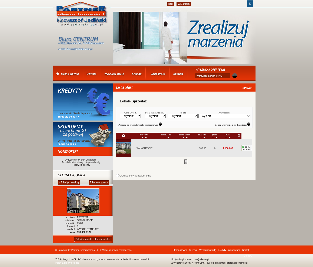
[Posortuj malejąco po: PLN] (226, 137)
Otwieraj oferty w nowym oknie (135, 175)
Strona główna (180, 250)
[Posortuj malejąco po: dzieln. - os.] (165, 137)
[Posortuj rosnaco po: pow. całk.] (204, 137)
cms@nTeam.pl (201, 259)
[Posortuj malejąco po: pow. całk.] (201, 137)
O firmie (193, 250)
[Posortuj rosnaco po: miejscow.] (146, 137)
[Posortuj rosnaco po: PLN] (229, 137)
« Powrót (247, 88)
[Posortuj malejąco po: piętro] (213, 137)
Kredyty (222, 250)
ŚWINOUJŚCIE (144, 148)
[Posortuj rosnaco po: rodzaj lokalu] (187, 137)
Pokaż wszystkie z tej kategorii (231, 124)
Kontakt (246, 250)
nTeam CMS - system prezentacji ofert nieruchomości (219, 262)
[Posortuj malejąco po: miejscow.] (142, 137)
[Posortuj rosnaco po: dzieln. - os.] (168, 137)
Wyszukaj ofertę (207, 250)
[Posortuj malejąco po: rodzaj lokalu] (183, 137)
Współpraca (234, 250)
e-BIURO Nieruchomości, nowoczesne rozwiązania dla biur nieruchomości (110, 259)
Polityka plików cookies (67, 262)
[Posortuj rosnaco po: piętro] (216, 137)
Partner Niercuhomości (83, 250)
